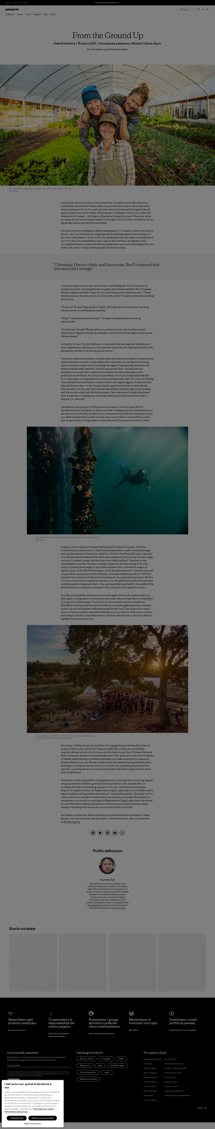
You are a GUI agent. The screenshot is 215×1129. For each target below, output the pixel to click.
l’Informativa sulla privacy (16, 1111)
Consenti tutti (16, 1118)
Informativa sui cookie (43, 1109)
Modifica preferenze (32, 1124)
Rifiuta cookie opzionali (43, 1118)
